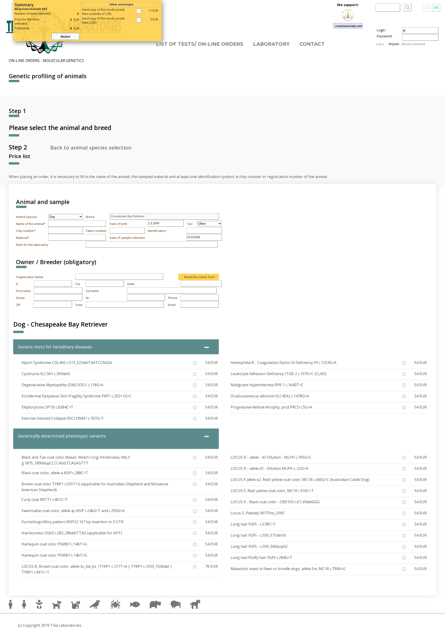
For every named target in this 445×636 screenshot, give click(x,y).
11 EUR (153, 10)
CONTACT (312, 44)
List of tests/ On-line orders (199, 44)
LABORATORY (271, 44)
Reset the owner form (199, 277)
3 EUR (154, 19)
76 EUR (211, 566)
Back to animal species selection (90, 147)
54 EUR (211, 362)
